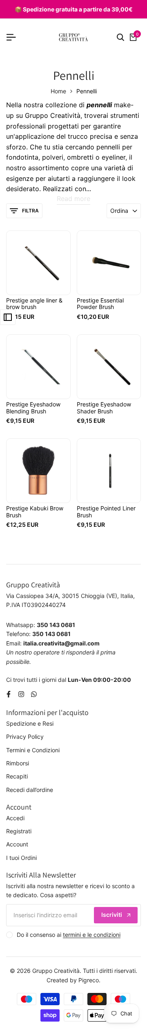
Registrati (18, 831)
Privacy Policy (25, 736)
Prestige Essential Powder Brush (100, 304)
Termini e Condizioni (33, 750)
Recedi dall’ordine (29, 789)
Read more (73, 198)
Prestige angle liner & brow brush (34, 304)
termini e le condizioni (91, 934)
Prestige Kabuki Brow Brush (34, 512)
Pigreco (88, 980)
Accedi (15, 817)
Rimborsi (17, 763)
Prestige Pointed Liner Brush (106, 512)
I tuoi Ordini (21, 857)
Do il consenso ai (68, 934)
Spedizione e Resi (29, 723)
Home (58, 91)
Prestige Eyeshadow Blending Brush (33, 408)
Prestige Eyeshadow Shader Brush (104, 408)
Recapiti (17, 776)
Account (17, 844)
